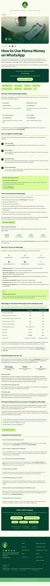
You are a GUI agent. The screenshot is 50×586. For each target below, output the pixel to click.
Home (11, 10)
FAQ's (38, 10)
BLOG (35, 10)
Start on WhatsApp (8, 187)
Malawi (3, 463)
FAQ (35, 88)
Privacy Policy (16, 579)
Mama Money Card (27, 88)
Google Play (14, 522)
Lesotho (42, 462)
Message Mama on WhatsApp (25, 79)
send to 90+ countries (28, 241)
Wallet (30, 10)
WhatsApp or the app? (7, 88)
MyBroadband (37, 359)
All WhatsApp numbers (7, 85)
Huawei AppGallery (34, 522)
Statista (32, 360)
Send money (17, 10)
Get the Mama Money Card (9, 429)
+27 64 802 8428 (6, 117)
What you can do (36, 85)
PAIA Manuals (29, 579)
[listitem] (7, 235)
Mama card (23, 10)
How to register (18, 85)
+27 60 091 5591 (6, 105)
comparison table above (17, 494)
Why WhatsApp (18, 88)
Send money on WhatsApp (8, 222)
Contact (35, 579)
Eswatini (37, 462)
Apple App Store (23, 522)
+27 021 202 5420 (30, 117)
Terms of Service (23, 579)
